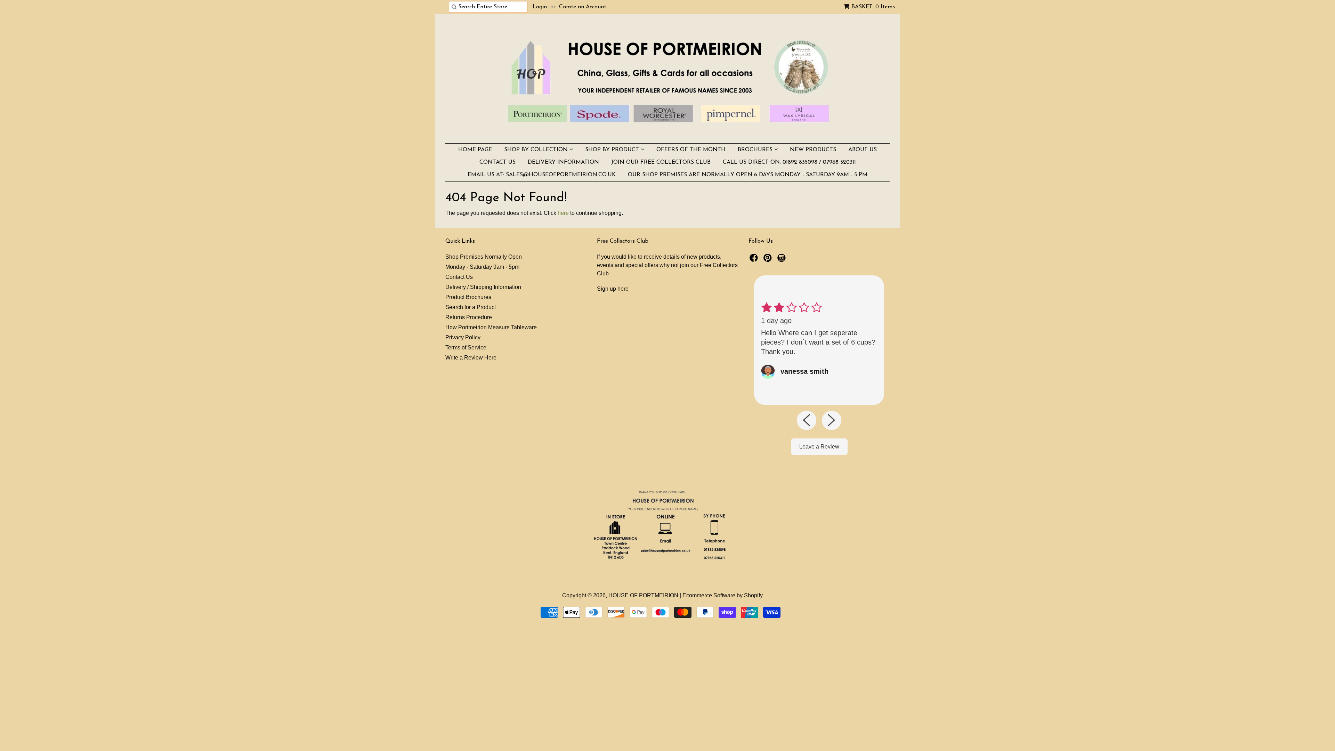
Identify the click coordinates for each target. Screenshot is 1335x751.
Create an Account (582, 7)
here (563, 213)
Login (540, 7)
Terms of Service (465, 347)
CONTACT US (497, 162)
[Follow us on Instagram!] (782, 260)
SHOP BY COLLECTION (536, 150)
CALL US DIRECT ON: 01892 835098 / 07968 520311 (789, 162)
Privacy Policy (462, 337)
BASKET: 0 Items (873, 7)
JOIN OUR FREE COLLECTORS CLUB (661, 162)
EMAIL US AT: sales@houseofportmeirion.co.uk (542, 175)
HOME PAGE (475, 150)
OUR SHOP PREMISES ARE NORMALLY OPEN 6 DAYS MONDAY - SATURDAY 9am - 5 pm (747, 175)
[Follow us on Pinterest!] (768, 260)
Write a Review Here (470, 358)
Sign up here (613, 289)
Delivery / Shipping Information (483, 287)
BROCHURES (756, 150)
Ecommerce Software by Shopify (722, 595)
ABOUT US (862, 150)
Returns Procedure (468, 317)
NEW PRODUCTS (813, 150)
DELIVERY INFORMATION (563, 162)
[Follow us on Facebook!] (755, 260)
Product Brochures (468, 297)
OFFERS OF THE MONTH (691, 150)
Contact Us (459, 277)
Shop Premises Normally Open (483, 257)
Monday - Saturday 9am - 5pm (482, 267)
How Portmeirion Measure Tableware (491, 327)
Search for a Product (470, 307)
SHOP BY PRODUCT (613, 150)
